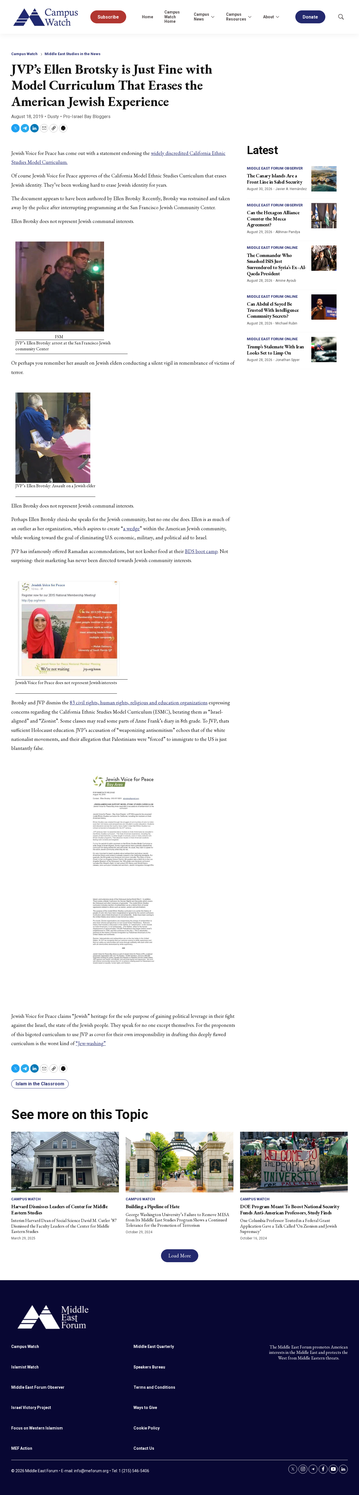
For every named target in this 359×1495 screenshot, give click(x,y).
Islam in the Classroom (40, 1083)
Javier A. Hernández (291, 189)
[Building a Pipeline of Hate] (179, 1162)
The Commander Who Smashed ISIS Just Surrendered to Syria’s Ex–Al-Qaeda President (276, 264)
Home (147, 17)
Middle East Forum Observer (275, 168)
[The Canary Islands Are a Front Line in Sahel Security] (324, 178)
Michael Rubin (286, 323)
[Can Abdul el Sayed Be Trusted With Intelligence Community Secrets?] (324, 307)
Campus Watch (24, 54)
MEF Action (21, 1448)
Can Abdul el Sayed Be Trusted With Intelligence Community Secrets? (273, 310)
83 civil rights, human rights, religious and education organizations (139, 702)
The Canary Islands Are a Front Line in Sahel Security (274, 178)
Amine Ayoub (285, 281)
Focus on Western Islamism (37, 1428)
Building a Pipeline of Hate (153, 1206)
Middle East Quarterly (154, 1346)
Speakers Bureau (149, 1367)
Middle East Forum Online (272, 247)
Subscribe (108, 17)
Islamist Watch (25, 1367)
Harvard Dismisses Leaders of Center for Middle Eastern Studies (59, 1209)
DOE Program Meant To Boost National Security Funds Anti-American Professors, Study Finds (289, 1209)
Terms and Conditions (154, 1387)
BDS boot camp (201, 551)
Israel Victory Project (31, 1407)
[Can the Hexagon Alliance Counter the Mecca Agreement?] (324, 215)
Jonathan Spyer (287, 360)
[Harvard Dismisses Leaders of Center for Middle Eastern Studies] (65, 1162)
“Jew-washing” (91, 1043)
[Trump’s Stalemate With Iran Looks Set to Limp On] (324, 349)
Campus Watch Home (172, 17)
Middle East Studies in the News (72, 54)
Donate (310, 17)
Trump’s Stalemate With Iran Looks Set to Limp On (275, 349)
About (268, 17)
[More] (212, 17)
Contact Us (144, 1448)
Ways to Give (145, 1407)
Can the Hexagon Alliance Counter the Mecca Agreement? (273, 218)
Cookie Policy (147, 1428)
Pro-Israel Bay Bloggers (87, 116)
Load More (179, 1255)
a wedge (131, 528)
